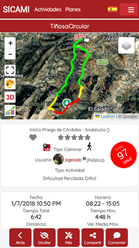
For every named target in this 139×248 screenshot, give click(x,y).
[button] (86, 38)
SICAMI (16, 9)
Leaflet (107, 116)
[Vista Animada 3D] (10, 97)
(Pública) (95, 160)
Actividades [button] (48, 9)
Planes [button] (73, 9)
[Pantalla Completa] (10, 70)
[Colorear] (10, 83)
